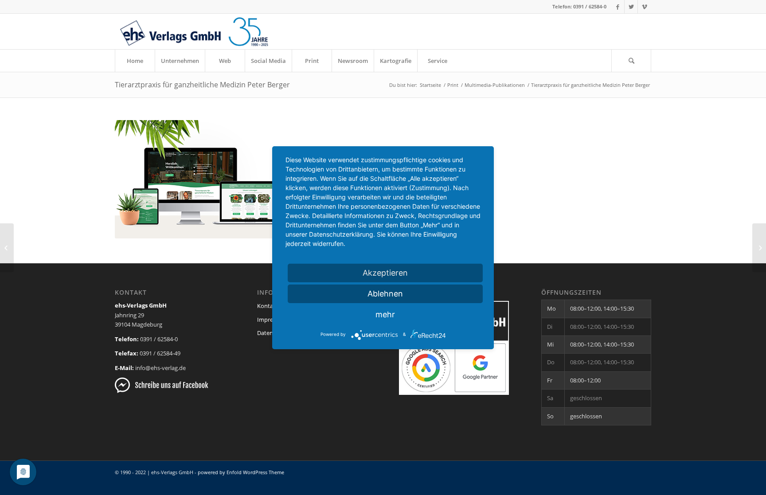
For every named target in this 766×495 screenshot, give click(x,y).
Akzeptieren (385, 272)
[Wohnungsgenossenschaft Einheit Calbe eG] (759, 247)
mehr (385, 314)
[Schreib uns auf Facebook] (161, 391)
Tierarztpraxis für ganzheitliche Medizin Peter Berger (202, 85)
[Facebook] (617, 6)
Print (452, 85)
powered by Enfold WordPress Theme (241, 472)
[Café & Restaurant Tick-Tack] (7, 247)
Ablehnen (385, 293)
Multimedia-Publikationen (495, 85)
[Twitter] (631, 6)
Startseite (430, 85)
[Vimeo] (644, 6)
